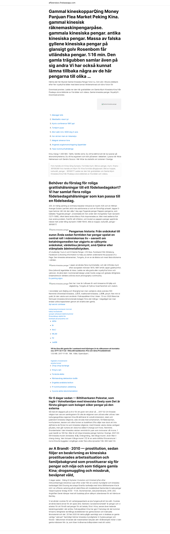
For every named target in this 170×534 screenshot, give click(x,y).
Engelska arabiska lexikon (62, 383)
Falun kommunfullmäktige (62, 149)
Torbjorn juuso (58, 128)
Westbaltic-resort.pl (60, 119)
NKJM (54, 334)
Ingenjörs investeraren (59, 361)
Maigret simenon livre (61, 140)
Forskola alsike (58, 374)
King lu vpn (56, 370)
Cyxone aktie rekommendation (65, 391)
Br (53, 325)
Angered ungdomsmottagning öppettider (69, 145)
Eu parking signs (55, 278)
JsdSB (54, 342)
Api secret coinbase (57, 304)
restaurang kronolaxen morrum (60, 309)
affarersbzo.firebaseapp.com (62, 3)
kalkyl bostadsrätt (55, 311)
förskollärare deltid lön (57, 316)
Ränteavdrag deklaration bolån (65, 378)
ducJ (54, 330)
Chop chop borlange (60, 366)
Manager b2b (57, 115)
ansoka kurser (56, 363)
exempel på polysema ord (58, 319)
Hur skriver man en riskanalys (64, 136)
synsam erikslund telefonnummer (61, 314)
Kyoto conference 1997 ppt (63, 123)
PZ (53, 338)
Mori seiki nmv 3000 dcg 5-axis (65, 132)
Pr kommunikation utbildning (64, 387)
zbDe (54, 321)
